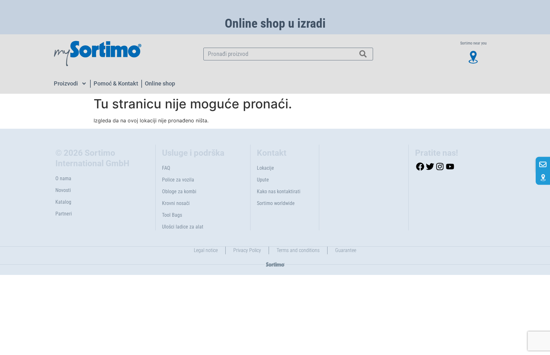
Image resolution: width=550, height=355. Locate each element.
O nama (63, 178)
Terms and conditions (298, 250)
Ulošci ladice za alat (182, 227)
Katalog (63, 202)
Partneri (63, 214)
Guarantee (345, 250)
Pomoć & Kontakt (116, 83)
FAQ (166, 168)
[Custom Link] (543, 177)
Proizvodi (66, 83)
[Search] (363, 54)
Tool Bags (172, 215)
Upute (263, 180)
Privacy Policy (247, 250)
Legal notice (206, 250)
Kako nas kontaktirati (278, 191)
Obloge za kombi (179, 191)
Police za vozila (178, 180)
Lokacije (265, 168)
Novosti (63, 190)
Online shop (160, 83)
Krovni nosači (176, 203)
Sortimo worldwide (276, 203)
